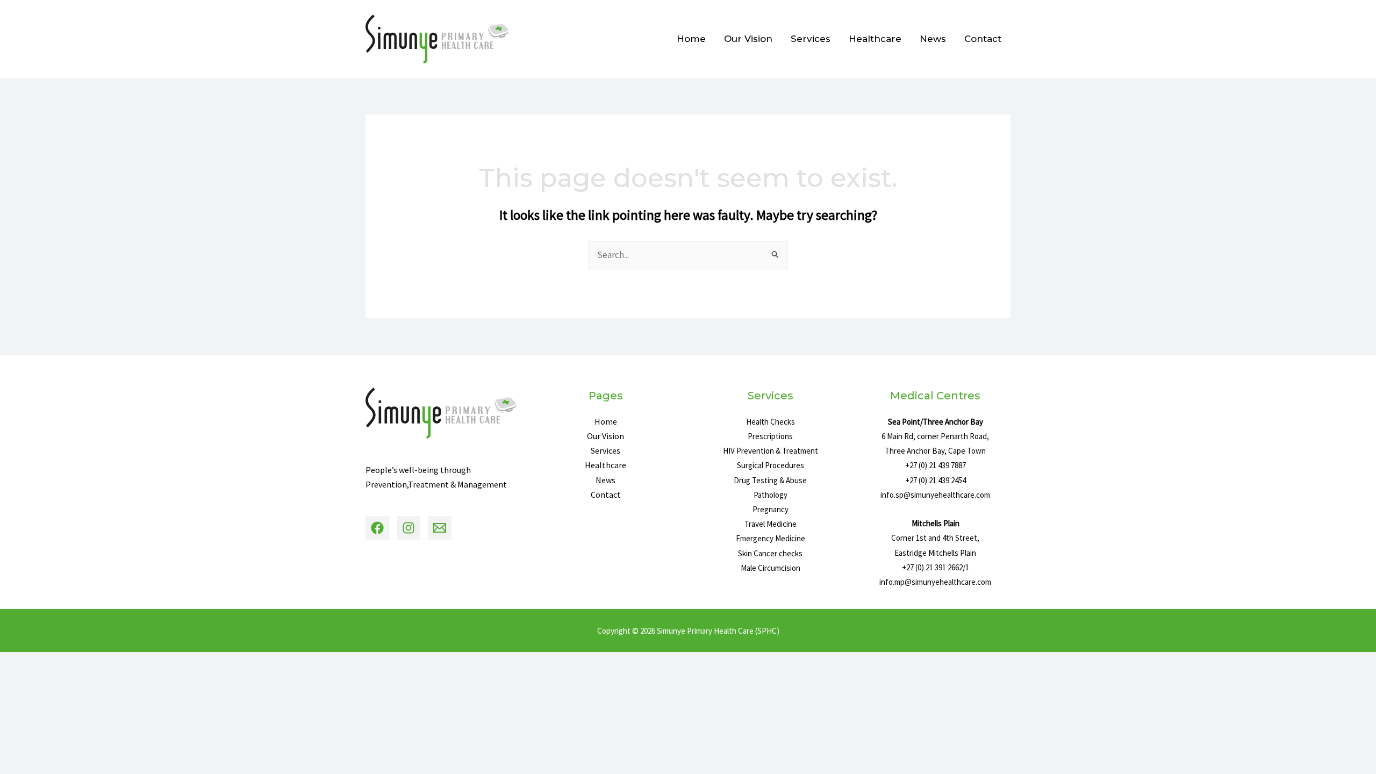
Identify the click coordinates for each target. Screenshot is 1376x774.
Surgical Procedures (770, 465)
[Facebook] (377, 528)
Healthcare (875, 38)
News (933, 38)
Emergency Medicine (770, 538)
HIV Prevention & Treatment (770, 451)
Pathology (770, 495)
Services (810, 38)
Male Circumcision (770, 568)
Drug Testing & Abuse (770, 480)
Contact (982, 38)
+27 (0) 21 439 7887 (935, 465)
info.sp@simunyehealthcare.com (935, 495)
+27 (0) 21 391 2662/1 (935, 567)
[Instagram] (408, 528)
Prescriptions (770, 436)
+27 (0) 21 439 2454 (935, 480)
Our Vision (748, 38)
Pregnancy (770, 509)
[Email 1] (440, 528)
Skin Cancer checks (770, 553)
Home (691, 38)
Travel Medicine (770, 524)
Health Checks (770, 422)
